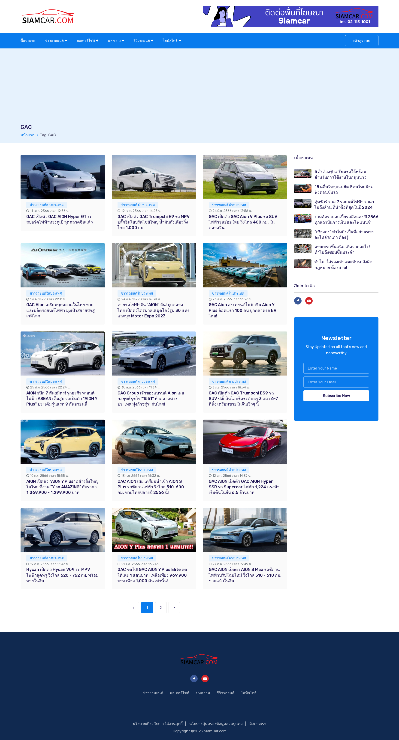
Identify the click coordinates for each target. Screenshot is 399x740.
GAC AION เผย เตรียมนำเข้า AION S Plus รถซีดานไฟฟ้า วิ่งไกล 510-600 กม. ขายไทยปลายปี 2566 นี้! (151, 487)
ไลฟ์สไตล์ (170, 41)
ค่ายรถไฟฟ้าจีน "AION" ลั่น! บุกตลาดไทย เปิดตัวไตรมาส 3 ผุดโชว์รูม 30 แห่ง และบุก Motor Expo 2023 (153, 310)
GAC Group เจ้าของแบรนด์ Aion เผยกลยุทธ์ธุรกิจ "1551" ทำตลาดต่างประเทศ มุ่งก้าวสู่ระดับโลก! (151, 399)
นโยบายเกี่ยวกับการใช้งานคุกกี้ (158, 724)
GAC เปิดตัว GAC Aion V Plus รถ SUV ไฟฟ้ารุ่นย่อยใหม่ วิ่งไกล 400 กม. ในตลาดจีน (243, 222)
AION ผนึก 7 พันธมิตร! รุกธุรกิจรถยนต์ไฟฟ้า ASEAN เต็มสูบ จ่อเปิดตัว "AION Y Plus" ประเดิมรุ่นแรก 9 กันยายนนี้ (61, 399)
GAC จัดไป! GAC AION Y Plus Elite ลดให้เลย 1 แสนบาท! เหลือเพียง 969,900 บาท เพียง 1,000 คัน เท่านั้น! (152, 575)
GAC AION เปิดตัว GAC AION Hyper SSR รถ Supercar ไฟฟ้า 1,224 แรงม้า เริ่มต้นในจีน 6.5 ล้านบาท (244, 487)
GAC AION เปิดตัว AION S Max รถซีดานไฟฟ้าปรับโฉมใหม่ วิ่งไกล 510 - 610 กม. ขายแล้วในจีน (245, 575)
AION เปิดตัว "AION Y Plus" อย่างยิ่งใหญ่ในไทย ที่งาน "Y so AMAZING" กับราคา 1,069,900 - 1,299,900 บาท (62, 487)
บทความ (114, 41)
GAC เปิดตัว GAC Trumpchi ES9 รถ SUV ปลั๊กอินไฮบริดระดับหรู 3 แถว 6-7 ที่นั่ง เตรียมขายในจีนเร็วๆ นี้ (243, 399)
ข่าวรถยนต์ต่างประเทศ (47, 205)
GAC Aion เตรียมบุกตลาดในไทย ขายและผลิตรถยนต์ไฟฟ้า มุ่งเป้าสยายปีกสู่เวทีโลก (60, 310)
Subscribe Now (336, 396)
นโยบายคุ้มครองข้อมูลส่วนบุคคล (216, 724)
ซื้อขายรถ (28, 41)
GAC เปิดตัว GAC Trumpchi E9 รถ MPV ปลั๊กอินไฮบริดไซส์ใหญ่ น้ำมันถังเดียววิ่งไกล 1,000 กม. (154, 222)
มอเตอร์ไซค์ (86, 41)
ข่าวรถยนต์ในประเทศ (46, 293)
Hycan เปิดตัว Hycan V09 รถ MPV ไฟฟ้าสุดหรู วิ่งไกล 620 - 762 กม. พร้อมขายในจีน (62, 575)
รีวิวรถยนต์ (142, 41)
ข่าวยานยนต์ (54, 41)
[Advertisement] (199, 89)
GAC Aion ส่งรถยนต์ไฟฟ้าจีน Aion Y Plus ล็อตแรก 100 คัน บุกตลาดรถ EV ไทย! (242, 310)
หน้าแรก (27, 135)
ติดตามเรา (257, 724)
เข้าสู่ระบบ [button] (361, 41)
